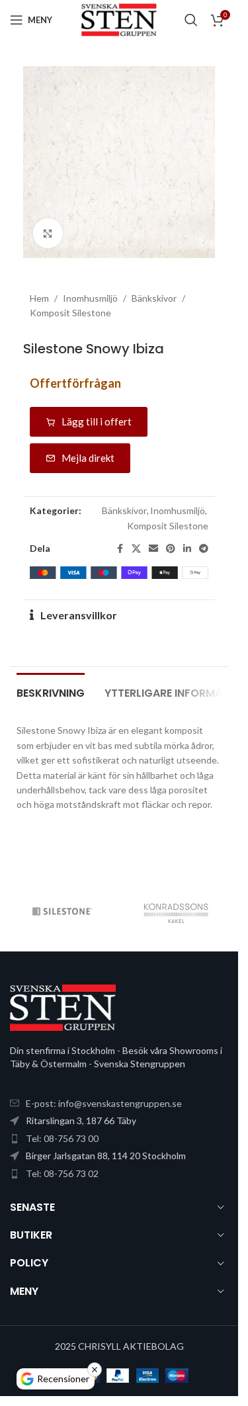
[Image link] (63, 1006)
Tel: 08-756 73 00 (62, 1138)
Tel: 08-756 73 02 (62, 1173)
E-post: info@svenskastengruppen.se (104, 1103)
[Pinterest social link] (170, 549)
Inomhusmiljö (90, 298)
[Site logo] (118, 18)
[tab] (51, 691)
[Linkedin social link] (187, 549)
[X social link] (136, 549)
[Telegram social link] (203, 549)
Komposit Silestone (70, 312)
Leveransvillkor (78, 615)
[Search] (191, 20)
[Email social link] (153, 549)
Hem (39, 298)
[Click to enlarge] (48, 233)
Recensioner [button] (63, 1378)
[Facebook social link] (120, 549)
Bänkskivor (154, 298)
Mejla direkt (88, 458)
